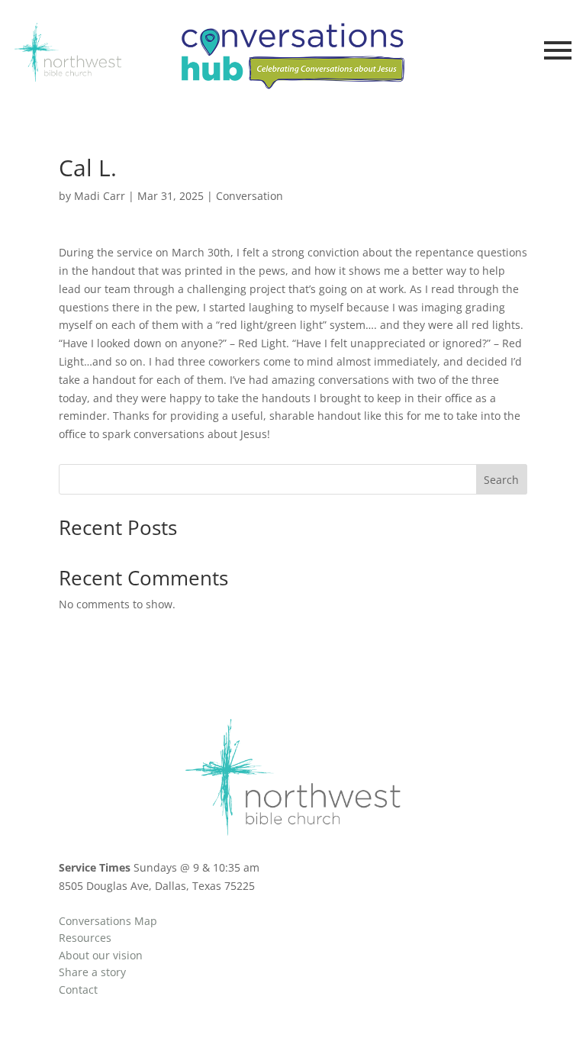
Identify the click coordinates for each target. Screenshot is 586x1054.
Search (501, 479)
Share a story (92, 972)
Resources (85, 937)
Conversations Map (108, 921)
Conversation (249, 196)
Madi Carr (99, 196)
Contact (78, 989)
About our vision (101, 955)
